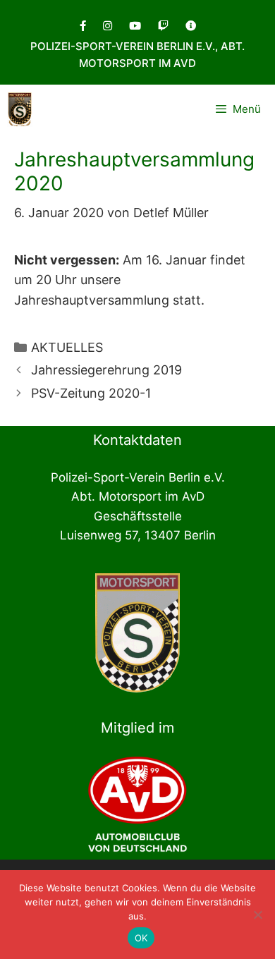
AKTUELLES (67, 347)
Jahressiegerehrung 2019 (106, 369)
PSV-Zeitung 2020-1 (91, 393)
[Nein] (257, 915)
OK (141, 937)
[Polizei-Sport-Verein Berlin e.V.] (19, 109)
